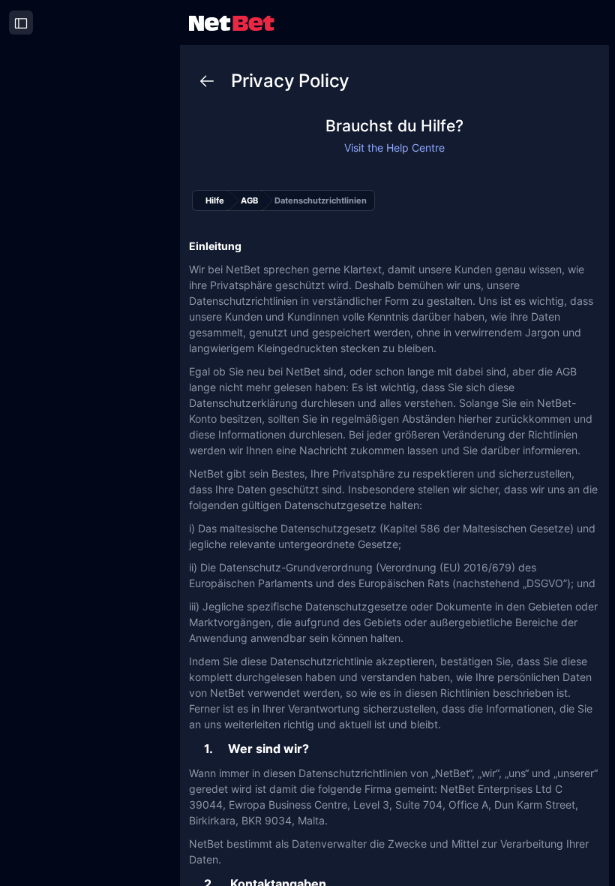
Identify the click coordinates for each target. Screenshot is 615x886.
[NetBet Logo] (231, 22)
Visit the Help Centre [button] (394, 147)
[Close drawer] (21, 23)
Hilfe (215, 200)
